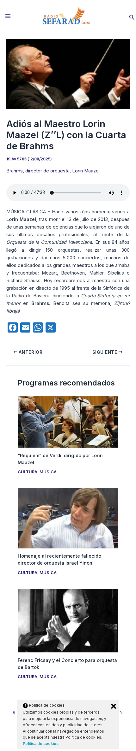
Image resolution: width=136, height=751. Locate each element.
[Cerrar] (113, 706)
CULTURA (27, 471)
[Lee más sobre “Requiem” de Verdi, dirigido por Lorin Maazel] (68, 421)
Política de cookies (41, 743)
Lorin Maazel (86, 171)
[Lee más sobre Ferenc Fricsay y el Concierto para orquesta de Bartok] (68, 620)
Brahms (14, 171)
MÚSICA (48, 471)
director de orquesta (47, 171)
